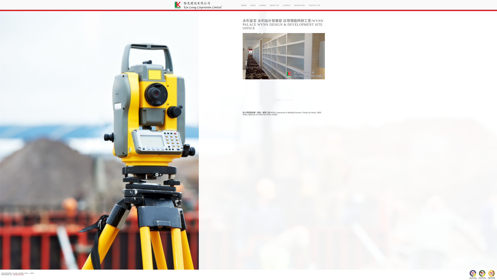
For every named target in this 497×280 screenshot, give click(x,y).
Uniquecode (18, 274)
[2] (281, 99)
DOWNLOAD (299, 5)
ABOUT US (274, 5)
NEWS (253, 5)
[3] (283, 99)
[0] (277, 99)
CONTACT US (314, 5)
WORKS (262, 5)
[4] (285, 99)
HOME (244, 5)
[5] (287, 99)
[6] (289, 99)
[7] (291, 99)
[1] (279, 99)
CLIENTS (286, 5)
